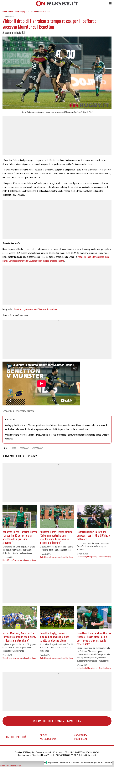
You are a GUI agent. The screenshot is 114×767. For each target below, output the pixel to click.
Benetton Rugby (44, 11)
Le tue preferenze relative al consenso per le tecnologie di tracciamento (78, 762)
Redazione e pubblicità (15, 737)
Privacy (43, 735)
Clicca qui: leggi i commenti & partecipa (57, 721)
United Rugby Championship (26, 11)
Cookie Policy (80, 735)
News (11, 11)
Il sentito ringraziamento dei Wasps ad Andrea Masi (35, 309)
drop (14, 447)
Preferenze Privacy (49, 738)
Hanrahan (24, 447)
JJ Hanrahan (37, 447)
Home (5, 11)
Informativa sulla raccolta (10, 765)
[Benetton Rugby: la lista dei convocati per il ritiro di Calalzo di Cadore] (94, 517)
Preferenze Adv (81, 738)
